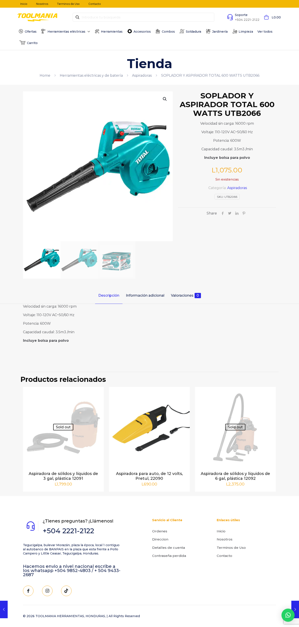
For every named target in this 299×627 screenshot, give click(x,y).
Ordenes (159, 531)
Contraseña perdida (169, 556)
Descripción (108, 295)
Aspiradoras (142, 75)
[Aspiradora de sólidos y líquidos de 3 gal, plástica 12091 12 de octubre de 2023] (4, 609)
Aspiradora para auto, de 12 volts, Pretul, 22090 (149, 476)
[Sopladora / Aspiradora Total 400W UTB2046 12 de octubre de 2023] (295, 609)
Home (45, 75)
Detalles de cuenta (168, 548)
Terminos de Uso (231, 548)
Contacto (224, 556)
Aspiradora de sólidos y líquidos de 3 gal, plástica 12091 (63, 476)
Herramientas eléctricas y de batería (91, 75)
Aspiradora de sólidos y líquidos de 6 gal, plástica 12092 (235, 476)
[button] (165, 99)
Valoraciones (185, 295)
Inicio (221, 531)
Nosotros (224, 539)
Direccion (160, 539)
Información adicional (145, 295)
